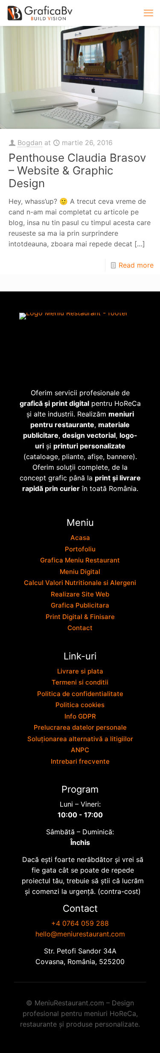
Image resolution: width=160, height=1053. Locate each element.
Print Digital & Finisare (80, 617)
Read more (136, 265)
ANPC (80, 750)
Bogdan (29, 142)
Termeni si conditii (80, 682)
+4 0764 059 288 (80, 923)
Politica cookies (80, 705)
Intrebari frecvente (80, 761)
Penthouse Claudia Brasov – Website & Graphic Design (77, 170)
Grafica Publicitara (80, 605)
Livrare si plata (80, 671)
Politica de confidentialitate (80, 694)
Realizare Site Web (80, 594)
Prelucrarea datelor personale (80, 727)
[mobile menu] (148, 13)
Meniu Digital (80, 572)
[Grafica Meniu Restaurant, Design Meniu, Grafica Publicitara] (40, 12)
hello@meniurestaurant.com (80, 934)
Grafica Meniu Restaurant (80, 560)
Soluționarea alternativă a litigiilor (80, 739)
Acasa (80, 538)
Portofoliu (80, 549)
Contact (80, 628)
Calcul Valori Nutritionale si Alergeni (80, 583)
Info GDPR (80, 716)
